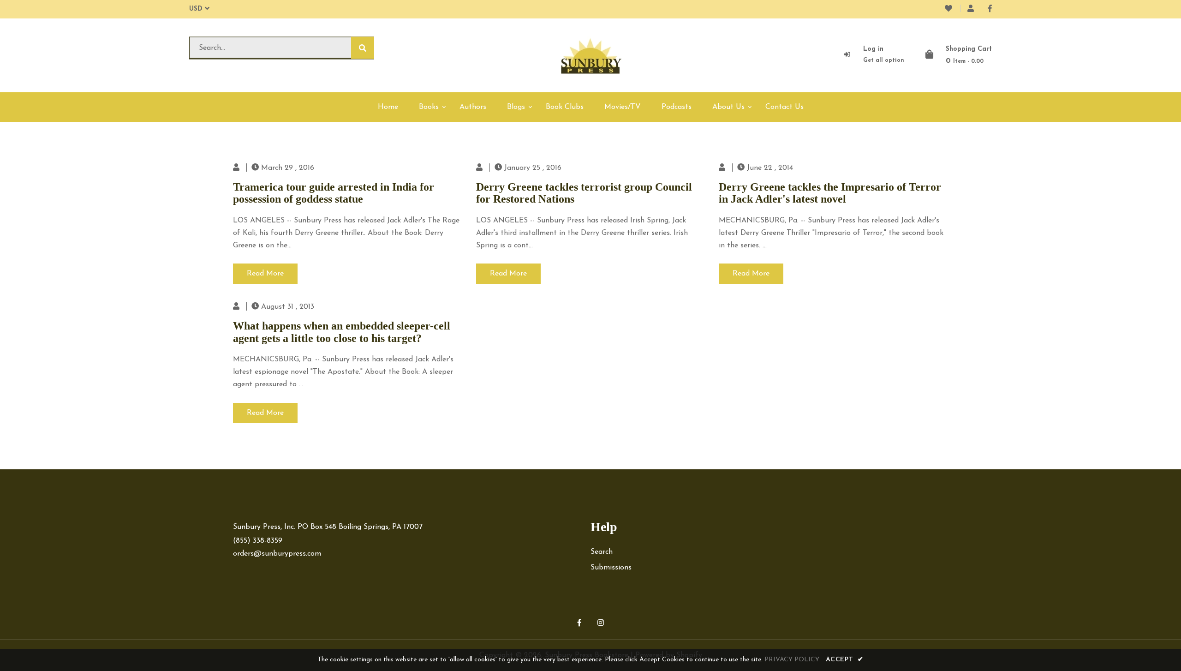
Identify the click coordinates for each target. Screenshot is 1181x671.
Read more (265, 273)
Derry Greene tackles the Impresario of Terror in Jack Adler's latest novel (830, 193)
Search (601, 552)
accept (845, 659)
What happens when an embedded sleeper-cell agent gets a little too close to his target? (341, 332)
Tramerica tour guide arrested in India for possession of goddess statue (333, 193)
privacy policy (791, 659)
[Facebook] (990, 9)
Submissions (611, 567)
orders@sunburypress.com (277, 553)
